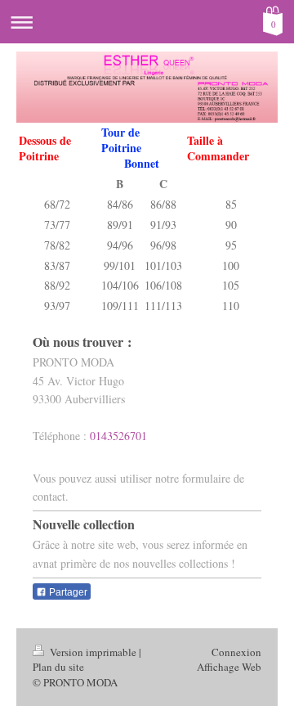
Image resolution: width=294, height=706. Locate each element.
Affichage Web (229, 666)
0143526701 (118, 435)
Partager (67, 592)
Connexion (236, 652)
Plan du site (58, 666)
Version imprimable (93, 652)
